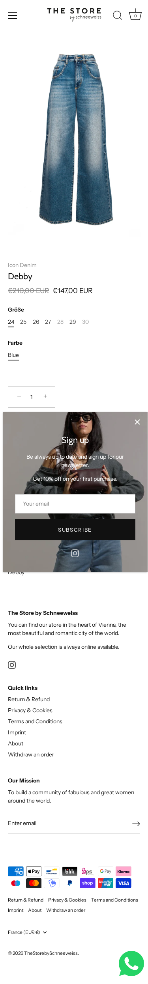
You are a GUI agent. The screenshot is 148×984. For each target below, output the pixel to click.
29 (72, 322)
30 (85, 322)
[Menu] (12, 15)
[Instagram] (75, 552)
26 (36, 322)
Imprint (17, 732)
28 (60, 322)
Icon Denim (22, 265)
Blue (13, 355)
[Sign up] (136, 824)
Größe (16, 309)
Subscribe (75, 530)
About (15, 743)
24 (11, 322)
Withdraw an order (31, 754)
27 (48, 322)
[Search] (117, 16)
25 (23, 322)
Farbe (15, 343)
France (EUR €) (24, 932)
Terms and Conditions (35, 721)
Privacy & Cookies (30, 710)
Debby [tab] (16, 572)
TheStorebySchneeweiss (51, 953)
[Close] (137, 422)
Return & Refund (29, 699)
